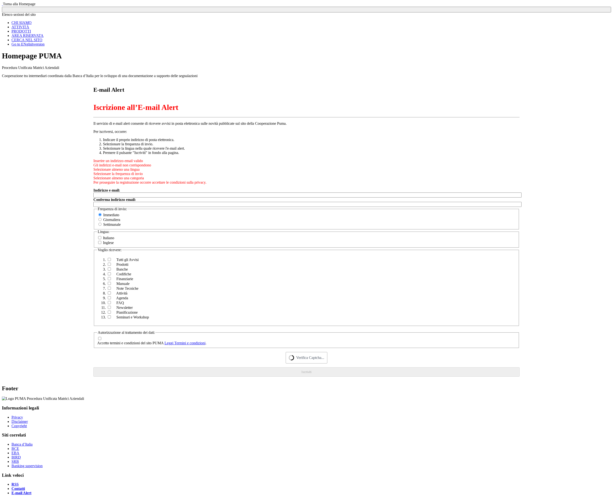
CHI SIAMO (21, 23)
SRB (15, 461)
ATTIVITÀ (20, 27)
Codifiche (123, 274)
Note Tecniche (126, 288)
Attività (121, 293)
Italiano (108, 238)
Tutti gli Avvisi (127, 260)
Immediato (111, 215)
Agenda (121, 298)
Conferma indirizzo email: (114, 200)
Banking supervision (27, 466)
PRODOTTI (21, 31)
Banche (121, 269)
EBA (15, 453)
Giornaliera (111, 220)
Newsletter (124, 308)
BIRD (16, 457)
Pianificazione (126, 312)
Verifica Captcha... (310, 358)
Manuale (122, 284)
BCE (15, 449)
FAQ (119, 303)
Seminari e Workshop (132, 317)
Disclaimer (19, 422)
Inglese (108, 243)
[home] (2, 4)
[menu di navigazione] (306, 9)
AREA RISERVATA (27, 36)
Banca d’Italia (22, 444)
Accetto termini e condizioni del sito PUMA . (151, 343)
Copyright (19, 426)
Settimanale (112, 224)
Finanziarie (124, 279)
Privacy (17, 417)
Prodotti (121, 264)
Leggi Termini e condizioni (185, 343)
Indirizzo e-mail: (106, 190)
